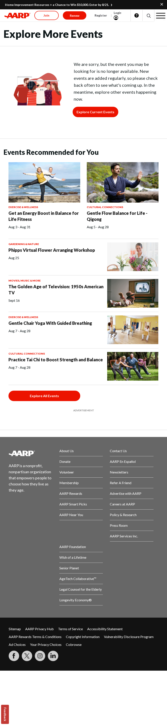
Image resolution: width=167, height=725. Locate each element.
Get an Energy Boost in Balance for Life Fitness (43, 216)
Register (101, 15)
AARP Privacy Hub (39, 629)
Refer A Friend (120, 483)
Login (118, 13)
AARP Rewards (70, 493)
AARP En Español (123, 461)
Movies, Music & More (24, 280)
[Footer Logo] (30, 453)
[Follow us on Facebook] (14, 656)
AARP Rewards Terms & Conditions (35, 637)
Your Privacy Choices (46, 644)
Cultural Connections (105, 207)
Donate (64, 461)
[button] (148, 15)
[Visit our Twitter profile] (27, 656)
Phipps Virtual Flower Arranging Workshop (51, 250)
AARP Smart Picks (73, 504)
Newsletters (119, 472)
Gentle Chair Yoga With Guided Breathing (50, 323)
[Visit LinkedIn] (53, 656)
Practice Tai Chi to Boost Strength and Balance (55, 359)
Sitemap (15, 629)
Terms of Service (70, 629)
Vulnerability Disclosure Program (129, 637)
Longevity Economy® (75, 600)
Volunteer (66, 472)
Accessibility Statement (105, 629)
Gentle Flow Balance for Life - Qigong (117, 216)
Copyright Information (83, 637)
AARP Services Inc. (124, 536)
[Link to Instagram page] (40, 656)
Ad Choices (17, 644)
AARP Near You (71, 515)
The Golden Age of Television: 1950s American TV (56, 289)
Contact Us (118, 451)
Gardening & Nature (23, 244)
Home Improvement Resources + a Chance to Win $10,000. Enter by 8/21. (57, 5)
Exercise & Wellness (23, 207)
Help (136, 15)
